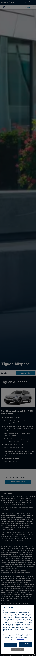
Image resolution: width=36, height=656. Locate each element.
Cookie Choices (17, 649)
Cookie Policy (20, 639)
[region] (18, 630)
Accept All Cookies (10, 645)
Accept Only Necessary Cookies (25, 644)
